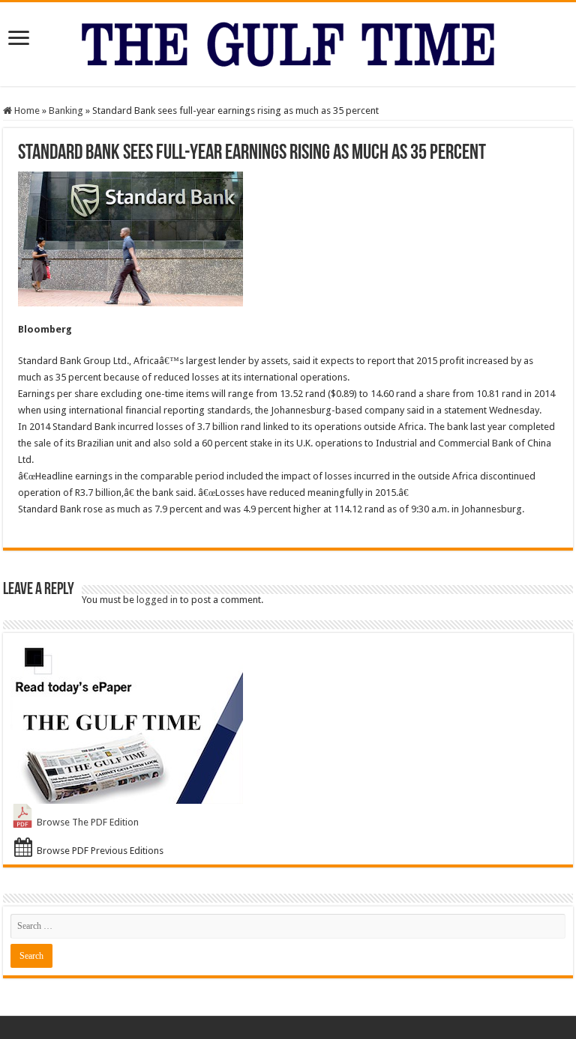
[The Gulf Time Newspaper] (288, 41)
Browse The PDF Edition (88, 822)
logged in (157, 599)
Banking (66, 110)
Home (26, 110)
